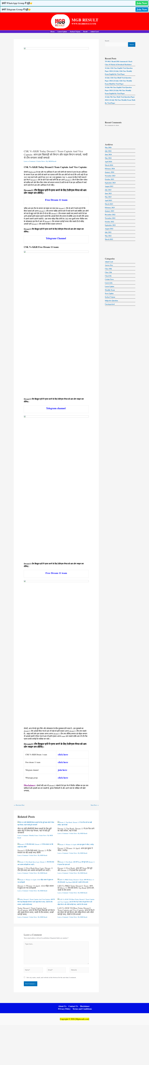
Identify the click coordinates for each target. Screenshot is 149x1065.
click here (63, 754)
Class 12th (108, 272)
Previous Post (19, 805)
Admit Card (95, 31)
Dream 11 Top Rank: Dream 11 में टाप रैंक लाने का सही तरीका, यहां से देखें (76, 829)
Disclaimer (85, 1006)
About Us (62, 1006)
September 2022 (110, 225)
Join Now (142, 3)
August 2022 (109, 229)
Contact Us (73, 1006)
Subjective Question (111, 300)
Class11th (108, 276)
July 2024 (108, 151)
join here (63, 770)
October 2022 (109, 222)
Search (107, 41)
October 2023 (109, 179)
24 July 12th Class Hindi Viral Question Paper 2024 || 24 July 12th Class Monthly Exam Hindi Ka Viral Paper (118, 81)
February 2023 (110, 207)
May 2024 (108, 158)
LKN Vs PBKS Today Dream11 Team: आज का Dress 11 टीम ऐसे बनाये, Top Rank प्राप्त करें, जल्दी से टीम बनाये (76, 887)
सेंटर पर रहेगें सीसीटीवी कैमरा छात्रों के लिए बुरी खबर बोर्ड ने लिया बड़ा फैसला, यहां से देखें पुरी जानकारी (35, 830)
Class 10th (108, 269)
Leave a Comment (29, 161)
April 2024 (108, 161)
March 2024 (109, 165)
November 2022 (110, 218)
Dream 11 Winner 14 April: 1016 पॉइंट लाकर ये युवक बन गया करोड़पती (36, 886)
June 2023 (108, 193)
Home (53, 31)
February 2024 (110, 168)
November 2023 (110, 176)
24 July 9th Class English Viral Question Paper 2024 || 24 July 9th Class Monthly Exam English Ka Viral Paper (118, 90)
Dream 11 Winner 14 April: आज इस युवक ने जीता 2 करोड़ (75, 849)
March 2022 (109, 239)
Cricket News (40, 161)
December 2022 (110, 214)
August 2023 (109, 186)
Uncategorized (110, 304)
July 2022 (108, 232)
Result (85, 31)
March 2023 (109, 204)
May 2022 (108, 236)
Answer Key (109, 265)
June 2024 (108, 154)
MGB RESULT (85, 20)
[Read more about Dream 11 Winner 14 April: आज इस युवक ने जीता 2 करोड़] (76, 844)
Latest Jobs (109, 283)
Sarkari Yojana (75, 31)
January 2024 (109, 172)
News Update (109, 293)
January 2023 (109, 211)
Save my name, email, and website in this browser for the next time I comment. (51, 977)
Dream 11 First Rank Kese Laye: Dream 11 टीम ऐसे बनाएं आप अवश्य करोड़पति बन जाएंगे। (35, 869)
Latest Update (62, 31)
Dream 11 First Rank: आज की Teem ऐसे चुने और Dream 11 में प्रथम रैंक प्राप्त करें (75, 869)
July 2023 (108, 190)
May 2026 (108, 147)
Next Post (95, 805)
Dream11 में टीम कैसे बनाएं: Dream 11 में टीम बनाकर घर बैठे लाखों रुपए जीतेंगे (34, 851)
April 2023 (108, 200)
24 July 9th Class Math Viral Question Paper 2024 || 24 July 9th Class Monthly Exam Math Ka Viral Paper (120, 100)
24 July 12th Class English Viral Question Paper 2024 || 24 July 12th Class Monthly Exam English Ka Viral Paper (118, 71)
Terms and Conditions (82, 1009)
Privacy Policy (64, 1009)
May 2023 (108, 197)
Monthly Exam (33, 835)
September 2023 (110, 183)
